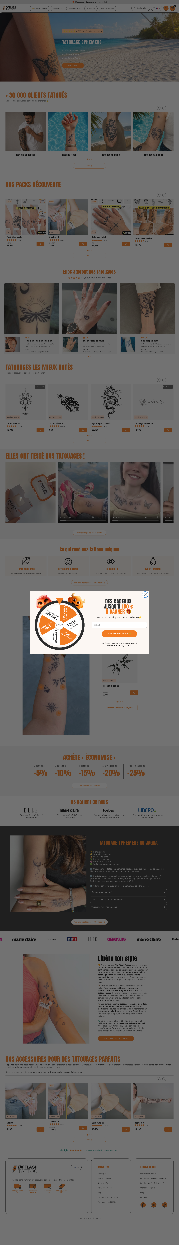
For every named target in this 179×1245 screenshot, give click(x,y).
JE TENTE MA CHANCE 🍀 (119, 634)
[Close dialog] (145, 595)
